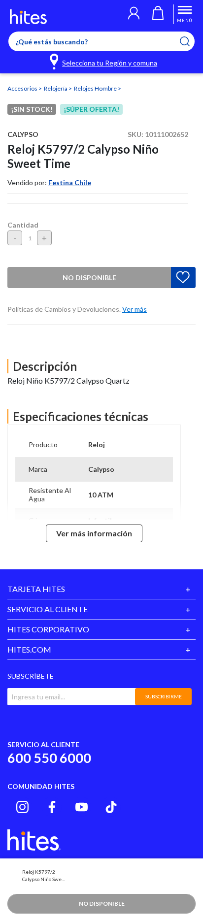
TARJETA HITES (36, 588)
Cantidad (22, 225)
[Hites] (28, 16)
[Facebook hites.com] (52, 807)
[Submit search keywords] (191, 41)
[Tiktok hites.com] (111, 807)
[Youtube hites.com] (81, 807)
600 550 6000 (49, 758)
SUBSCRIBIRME (163, 696)
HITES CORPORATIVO (48, 629)
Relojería (56, 88)
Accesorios (22, 88)
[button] (133, 14)
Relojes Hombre (96, 88)
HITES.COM (29, 649)
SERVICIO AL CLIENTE (47, 609)
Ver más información (94, 533)
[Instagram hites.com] (22, 807)
